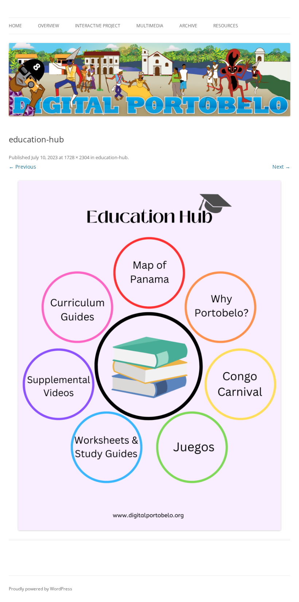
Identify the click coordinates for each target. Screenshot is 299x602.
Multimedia (149, 26)
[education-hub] (149, 355)
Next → (281, 166)
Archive (188, 26)
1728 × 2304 (76, 157)
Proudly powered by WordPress (40, 589)
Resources (225, 26)
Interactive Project (97, 26)
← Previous (22, 166)
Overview (48, 26)
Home (15, 26)
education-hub (112, 157)
